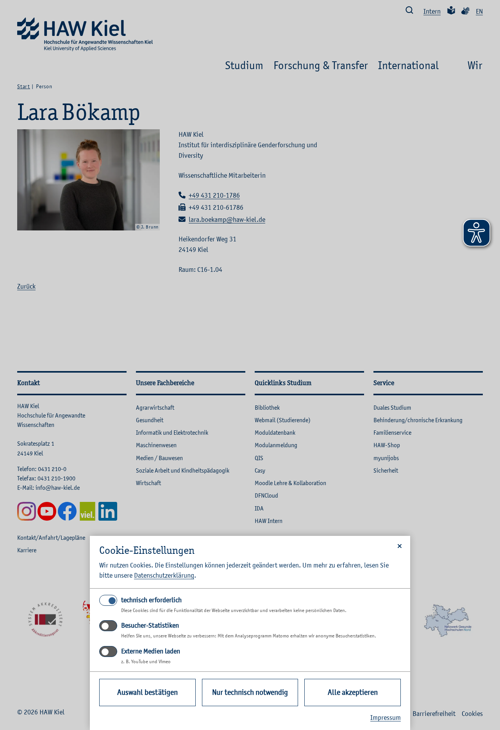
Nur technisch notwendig (250, 692)
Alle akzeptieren (353, 692)
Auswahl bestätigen (147, 692)
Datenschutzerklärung (164, 575)
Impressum (385, 717)
